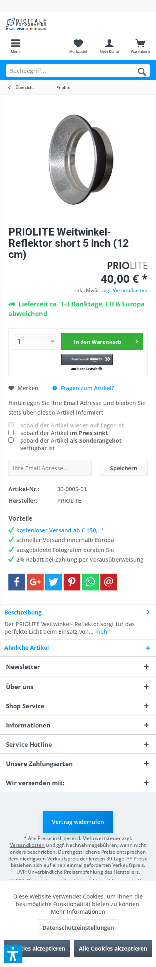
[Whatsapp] (90, 582)
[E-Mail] (108, 582)
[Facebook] (16, 582)
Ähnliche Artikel (26, 647)
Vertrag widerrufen (78, 822)
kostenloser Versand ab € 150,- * (60, 530)
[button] (87, 363)
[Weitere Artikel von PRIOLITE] (128, 265)
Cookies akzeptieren (37, 948)
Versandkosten (27, 845)
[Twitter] (53, 582)
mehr (102, 631)
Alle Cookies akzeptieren (113, 948)
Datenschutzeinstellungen (78, 927)
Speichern (123, 468)
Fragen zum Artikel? (86, 388)
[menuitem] (15, 46)
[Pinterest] (72, 582)
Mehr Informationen (78, 911)
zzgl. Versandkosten (125, 290)
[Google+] (35, 582)
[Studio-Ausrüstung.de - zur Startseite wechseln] (39, 24)
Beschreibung (23, 612)
